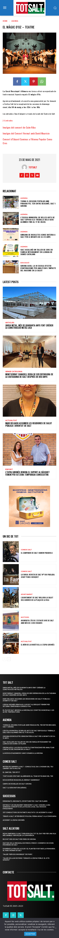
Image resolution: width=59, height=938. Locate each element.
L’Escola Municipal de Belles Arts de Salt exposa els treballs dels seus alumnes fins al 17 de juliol (37, 219)
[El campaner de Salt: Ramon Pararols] (11, 551)
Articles (9, 322)
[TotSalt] (25, 167)
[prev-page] (4, 659)
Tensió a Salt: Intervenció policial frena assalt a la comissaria (29, 816)
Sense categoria (13, 371)
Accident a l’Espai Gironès (14, 820)
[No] (55, 928)
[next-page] (9, 659)
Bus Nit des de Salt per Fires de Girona (19, 839)
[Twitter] (25, 81)
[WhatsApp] (42, 81)
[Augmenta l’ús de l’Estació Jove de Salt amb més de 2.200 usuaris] (11, 620)
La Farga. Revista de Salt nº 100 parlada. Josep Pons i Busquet (38, 575)
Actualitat (11, 420)
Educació (24, 263)
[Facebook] (17, 81)
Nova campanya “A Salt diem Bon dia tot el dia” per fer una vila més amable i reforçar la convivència (29, 834)
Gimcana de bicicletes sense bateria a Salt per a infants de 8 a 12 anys (37, 235)
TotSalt (33, 167)
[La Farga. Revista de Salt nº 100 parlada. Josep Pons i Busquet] (11, 574)
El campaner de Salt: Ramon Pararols (37, 552)
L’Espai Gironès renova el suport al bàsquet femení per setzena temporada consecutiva (27, 473)
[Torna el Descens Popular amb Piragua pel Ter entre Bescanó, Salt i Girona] (11, 202)
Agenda (15, 20)
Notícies (25, 617)
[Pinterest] (34, 81)
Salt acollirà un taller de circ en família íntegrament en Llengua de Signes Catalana (36, 252)
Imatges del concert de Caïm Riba (19, 127)
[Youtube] (37, 175)
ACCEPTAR (30, 934)
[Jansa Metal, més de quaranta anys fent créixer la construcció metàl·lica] (29, 303)
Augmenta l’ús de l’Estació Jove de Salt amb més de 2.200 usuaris (37, 621)
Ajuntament (27, 594)
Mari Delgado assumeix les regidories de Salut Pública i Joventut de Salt (28, 424)
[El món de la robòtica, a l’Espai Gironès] (11, 643)
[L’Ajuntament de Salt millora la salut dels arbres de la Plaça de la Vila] (11, 597)
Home (5, 20)
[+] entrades (8, 120)
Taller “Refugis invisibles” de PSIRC (17, 854)
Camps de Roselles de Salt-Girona (17, 784)
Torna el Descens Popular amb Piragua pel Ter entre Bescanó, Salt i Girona (38, 203)
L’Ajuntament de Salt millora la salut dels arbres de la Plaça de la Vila (37, 598)
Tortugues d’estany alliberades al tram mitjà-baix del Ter (28, 776)
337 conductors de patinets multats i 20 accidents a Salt (28, 812)
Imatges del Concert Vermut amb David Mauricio (26, 133)
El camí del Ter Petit (11, 772)
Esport (9, 469)
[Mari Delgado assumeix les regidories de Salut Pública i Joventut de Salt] (29, 400)
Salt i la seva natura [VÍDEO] (14, 788)
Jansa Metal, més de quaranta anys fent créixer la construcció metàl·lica (29, 327)
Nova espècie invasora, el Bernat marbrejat (21, 780)
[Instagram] (27, 175)
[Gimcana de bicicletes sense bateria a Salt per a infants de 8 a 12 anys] (11, 234)
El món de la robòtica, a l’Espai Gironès (37, 644)
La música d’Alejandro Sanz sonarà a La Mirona (23, 753)
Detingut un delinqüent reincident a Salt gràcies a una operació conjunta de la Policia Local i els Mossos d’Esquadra (26, 807)
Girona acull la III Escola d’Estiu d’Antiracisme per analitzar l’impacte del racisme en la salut (38, 268)
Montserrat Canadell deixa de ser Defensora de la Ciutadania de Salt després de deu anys (29, 375)
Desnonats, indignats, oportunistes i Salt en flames (25, 801)
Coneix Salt (26, 549)
